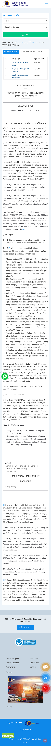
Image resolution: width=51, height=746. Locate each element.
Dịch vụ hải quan (12, 659)
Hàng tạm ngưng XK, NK (24, 42)
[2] (9, 248)
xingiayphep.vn (25, 729)
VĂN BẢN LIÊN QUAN (10, 51)
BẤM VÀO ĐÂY (25, 627)
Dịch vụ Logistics (12, 663)
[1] (4, 505)
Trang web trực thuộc (14, 722)
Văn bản (33, 667)
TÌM (27, 35)
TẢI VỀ (40, 51)
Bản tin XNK (34, 663)
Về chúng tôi (10, 667)
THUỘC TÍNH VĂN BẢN (28, 51)
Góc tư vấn (34, 659)
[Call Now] (4, 376)
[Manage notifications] (45, 741)
